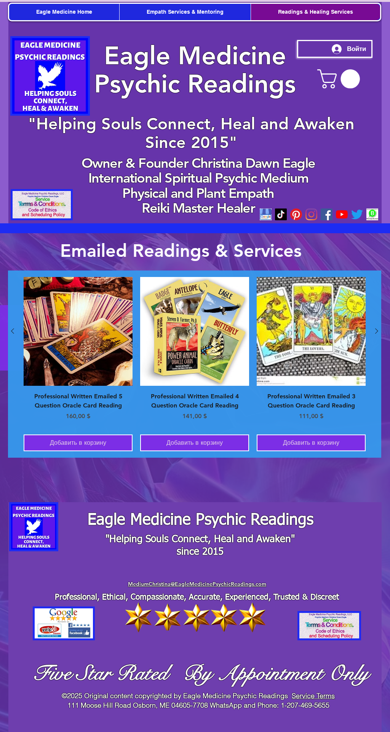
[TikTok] (281, 214)
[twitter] (357, 214)
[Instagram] (311, 214)
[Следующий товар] (376, 331)
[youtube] (342, 214)
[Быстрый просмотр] (78, 331)
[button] (340, 79)
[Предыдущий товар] (12, 331)
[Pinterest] (296, 214)
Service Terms (313, 695)
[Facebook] (326, 214)
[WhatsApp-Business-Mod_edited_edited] (372, 214)
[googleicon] (266, 214)
